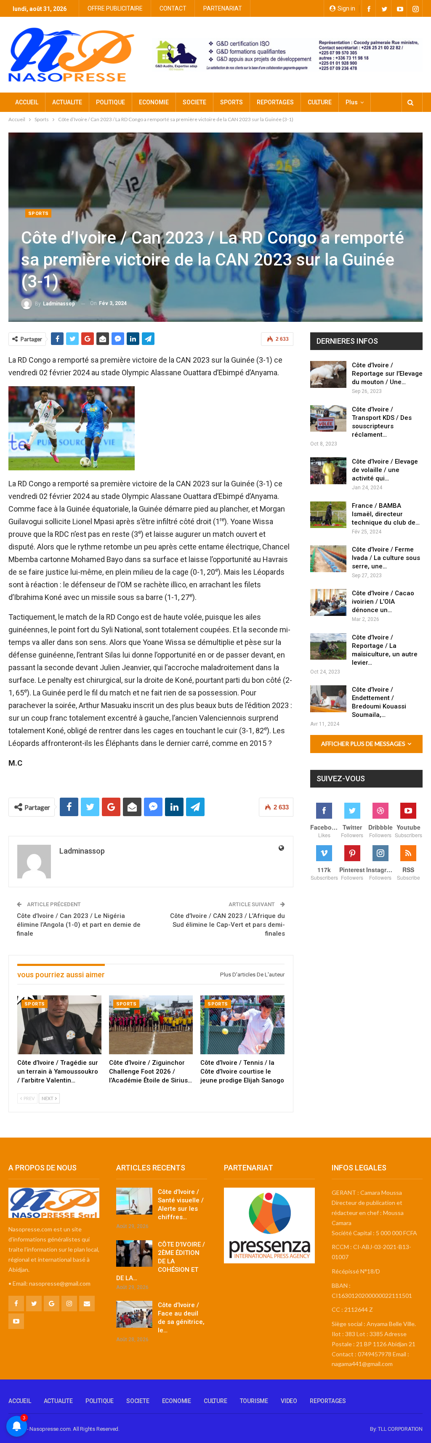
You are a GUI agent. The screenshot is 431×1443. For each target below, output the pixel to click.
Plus (352, 102)
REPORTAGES (275, 102)
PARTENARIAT (222, 8)
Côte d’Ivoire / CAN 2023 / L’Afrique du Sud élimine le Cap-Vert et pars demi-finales (227, 924)
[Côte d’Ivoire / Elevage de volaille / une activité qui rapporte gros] (328, 470)
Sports (38, 213)
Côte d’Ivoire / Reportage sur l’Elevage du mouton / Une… (387, 373)
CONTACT (173, 8)
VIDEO (289, 1401)
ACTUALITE (67, 102)
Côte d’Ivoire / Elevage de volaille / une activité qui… (385, 470)
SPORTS (231, 102)
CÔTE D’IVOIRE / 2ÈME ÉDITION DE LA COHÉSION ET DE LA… (160, 1261)
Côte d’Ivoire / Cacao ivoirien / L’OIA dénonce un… (383, 601)
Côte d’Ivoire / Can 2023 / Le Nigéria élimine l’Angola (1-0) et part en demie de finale (79, 924)
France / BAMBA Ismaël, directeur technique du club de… (386, 514)
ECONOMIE (154, 102)
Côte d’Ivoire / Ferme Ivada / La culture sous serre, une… (386, 558)
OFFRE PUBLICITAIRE (115, 8)
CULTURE (320, 102)
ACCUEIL (26, 102)
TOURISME (254, 1401)
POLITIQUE (110, 102)
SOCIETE (194, 102)
